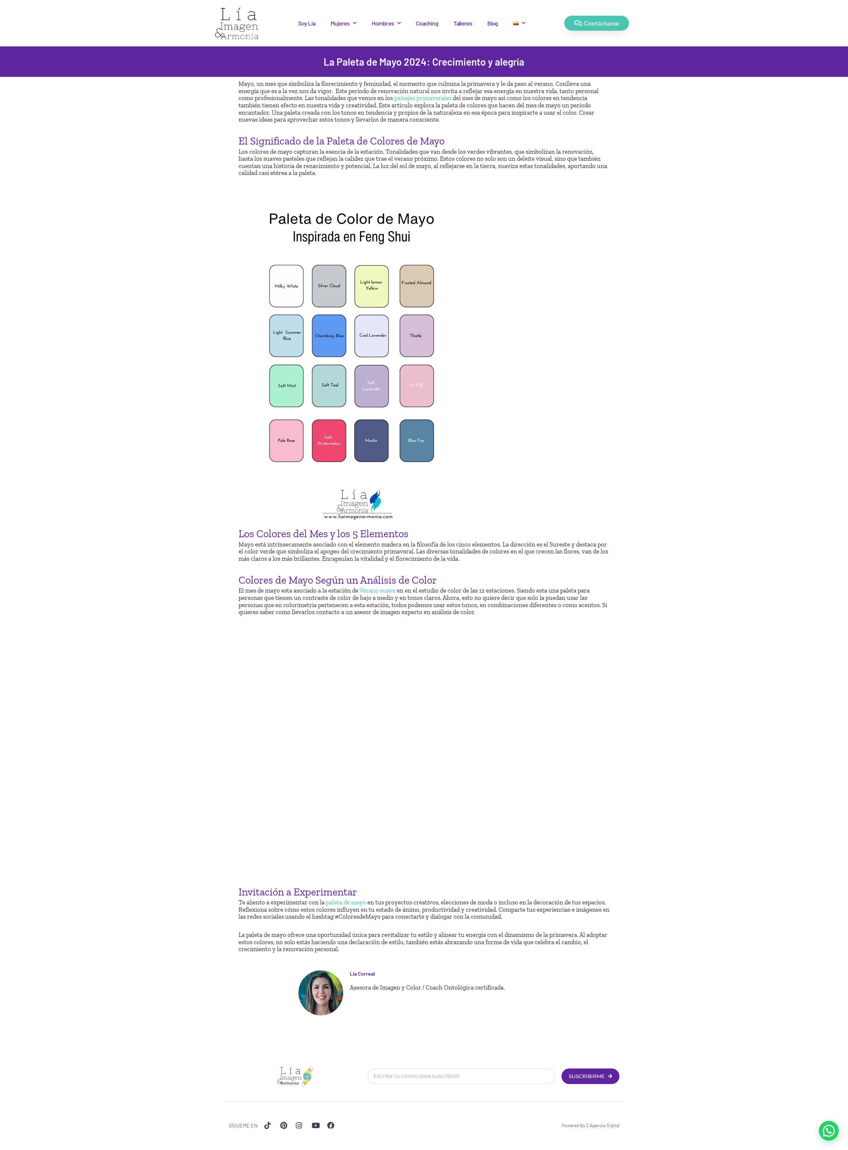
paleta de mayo (346, 902)
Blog (492, 23)
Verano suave (377, 590)
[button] (829, 1131)
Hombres (383, 23)
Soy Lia (306, 23)
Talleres (462, 23)
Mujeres (340, 23)
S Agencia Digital (602, 1125)
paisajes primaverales (422, 98)
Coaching (427, 23)
